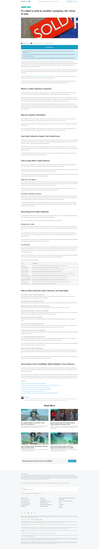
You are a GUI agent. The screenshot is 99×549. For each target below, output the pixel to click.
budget (46, 248)
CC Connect (61, 504)
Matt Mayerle (26, 397)
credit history (68, 146)
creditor (22, 130)
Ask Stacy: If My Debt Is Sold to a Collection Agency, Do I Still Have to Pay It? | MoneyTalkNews (40, 393)
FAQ (60, 502)
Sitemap (60, 505)
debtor (66, 338)
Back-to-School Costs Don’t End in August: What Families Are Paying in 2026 (63, 423)
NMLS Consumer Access (38, 519)
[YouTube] (28, 513)
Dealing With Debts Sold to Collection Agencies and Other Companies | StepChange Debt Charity (41, 385)
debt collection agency (40, 76)
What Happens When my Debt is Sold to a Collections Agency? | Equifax (36, 387)
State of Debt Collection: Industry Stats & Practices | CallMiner (34, 383)
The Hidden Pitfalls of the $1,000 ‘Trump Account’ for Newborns (32, 423)
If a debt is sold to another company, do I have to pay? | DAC (33, 391)
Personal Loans (24, 498)
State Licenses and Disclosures (65, 500)
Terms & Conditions (44, 506)
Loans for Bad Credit (25, 499)
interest (31, 256)
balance (30, 76)
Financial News (24, 409)
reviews (22, 320)
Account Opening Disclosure (46, 504)
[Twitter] (32, 513)
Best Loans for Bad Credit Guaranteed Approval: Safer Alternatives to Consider (62, 447)
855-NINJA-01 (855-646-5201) (28, 489)
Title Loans (42, 498)
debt (49, 63)
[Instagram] (35, 513)
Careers (60, 507)
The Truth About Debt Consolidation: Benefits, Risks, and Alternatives (34, 447)
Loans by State (43, 499)
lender (37, 97)
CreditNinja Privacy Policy (45, 501)
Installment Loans (25, 501)
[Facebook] (22, 513)
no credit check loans (63, 250)
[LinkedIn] (25, 513)
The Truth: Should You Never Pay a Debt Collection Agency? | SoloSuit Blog (36, 389)
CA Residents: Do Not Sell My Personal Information (67, 499)
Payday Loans (24, 506)
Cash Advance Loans (25, 504)
